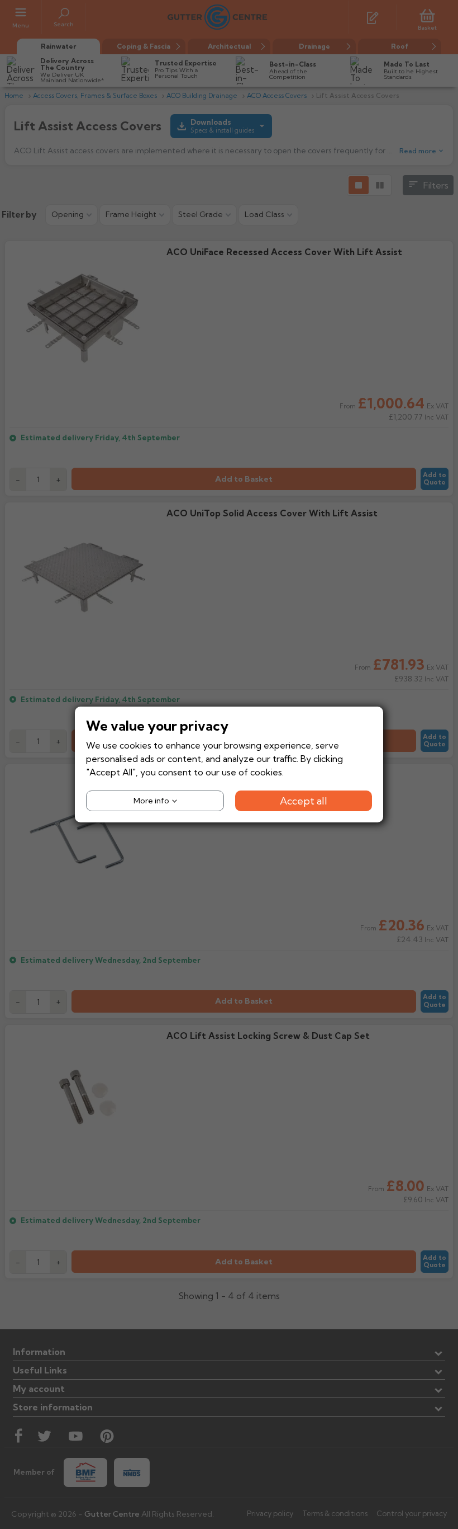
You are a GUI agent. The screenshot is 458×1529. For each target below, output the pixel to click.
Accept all (303, 800)
